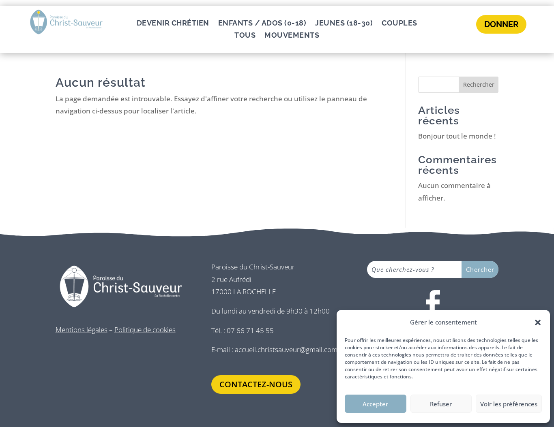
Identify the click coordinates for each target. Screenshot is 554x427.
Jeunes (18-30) (344, 23)
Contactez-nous (255, 384)
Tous (245, 35)
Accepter (375, 404)
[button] (538, 322)
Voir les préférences (508, 404)
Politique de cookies (145, 329)
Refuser (441, 404)
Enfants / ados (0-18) (262, 23)
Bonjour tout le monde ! (457, 136)
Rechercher (478, 84)
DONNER (501, 24)
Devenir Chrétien (173, 23)
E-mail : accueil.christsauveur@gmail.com (274, 349)
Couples (399, 23)
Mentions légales (81, 329)
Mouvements (291, 35)
